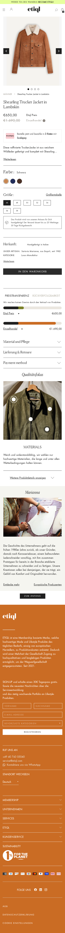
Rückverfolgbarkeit (46, 296)
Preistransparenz (17, 296)
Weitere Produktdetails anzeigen (28, 478)
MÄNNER (7, 94)
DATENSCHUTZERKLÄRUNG (18, 915)
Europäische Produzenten (48, 584)
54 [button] (47, 203)
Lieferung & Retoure (17, 352)
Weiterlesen (9, 159)
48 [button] (17, 203)
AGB (5, 906)
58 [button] (17, 211)
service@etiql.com (12, 761)
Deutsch (7, 782)
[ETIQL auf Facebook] (35, 889)
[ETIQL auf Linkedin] (40, 889)
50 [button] (27, 203)
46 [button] (7, 203)
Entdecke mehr (11, 584)
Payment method (15, 363)
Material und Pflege (16, 342)
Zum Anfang (32, 596)
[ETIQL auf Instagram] (45, 889)
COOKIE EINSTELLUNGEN (18, 923)
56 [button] (7, 211)
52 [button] (37, 203)
